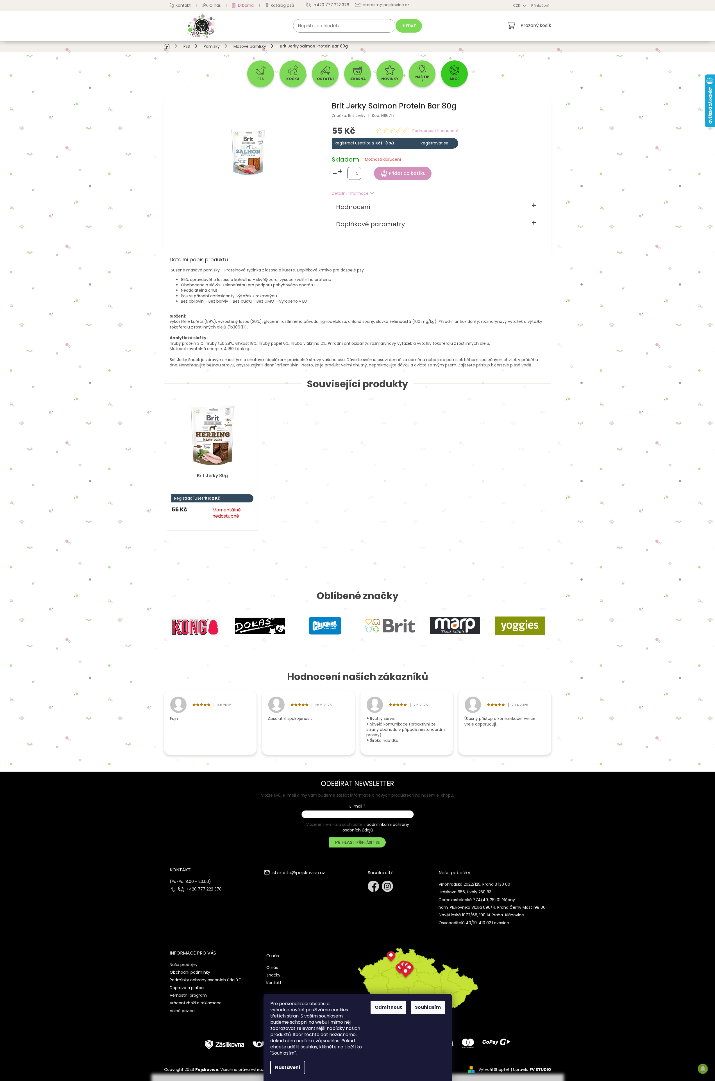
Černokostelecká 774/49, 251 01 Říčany (477, 900)
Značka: (349, 115)
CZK (517, 5)
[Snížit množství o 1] (334, 173)
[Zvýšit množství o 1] (340, 171)
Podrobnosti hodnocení (435, 130)
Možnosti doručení (383, 159)
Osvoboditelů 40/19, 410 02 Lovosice (474, 923)
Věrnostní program (188, 995)
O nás (215, 5)
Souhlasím (428, 1007)
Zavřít (465, 153)
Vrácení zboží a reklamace (196, 1003)
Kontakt (183, 5)
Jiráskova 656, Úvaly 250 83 (465, 892)
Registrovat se (434, 143)
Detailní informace (350, 193)
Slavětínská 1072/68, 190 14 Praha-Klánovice (481, 915)
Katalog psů (282, 5)
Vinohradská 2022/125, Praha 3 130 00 (474, 884)
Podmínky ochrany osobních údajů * (205, 980)
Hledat (408, 26)
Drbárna (246, 5)
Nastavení (287, 1067)
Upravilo (532, 1069)
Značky (273, 975)
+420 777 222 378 (204, 889)
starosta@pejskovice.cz (299, 873)
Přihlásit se (368, 842)
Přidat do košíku (407, 173)
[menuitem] (260, 73)
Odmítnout (388, 1007)
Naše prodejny (184, 964)
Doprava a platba (187, 988)
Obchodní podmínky (190, 972)
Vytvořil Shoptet (494, 1069)
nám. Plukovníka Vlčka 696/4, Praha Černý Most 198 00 (492, 907)
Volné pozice (182, 1011)
